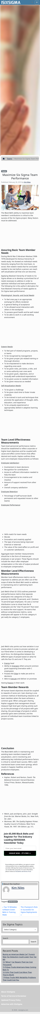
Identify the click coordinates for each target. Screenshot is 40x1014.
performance (13, 902)
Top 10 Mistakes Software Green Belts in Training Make (9, 911)
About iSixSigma (8, 992)
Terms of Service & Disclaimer (13, 996)
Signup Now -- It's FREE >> (20, 853)
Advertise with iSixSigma (11, 1004)
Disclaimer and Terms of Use (23, 871)
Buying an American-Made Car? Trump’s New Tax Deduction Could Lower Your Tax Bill (19, 957)
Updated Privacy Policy (11, 1000)
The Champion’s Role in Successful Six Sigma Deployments (29, 909)
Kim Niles (27, 182)
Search (5, 938)
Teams (9, 158)
